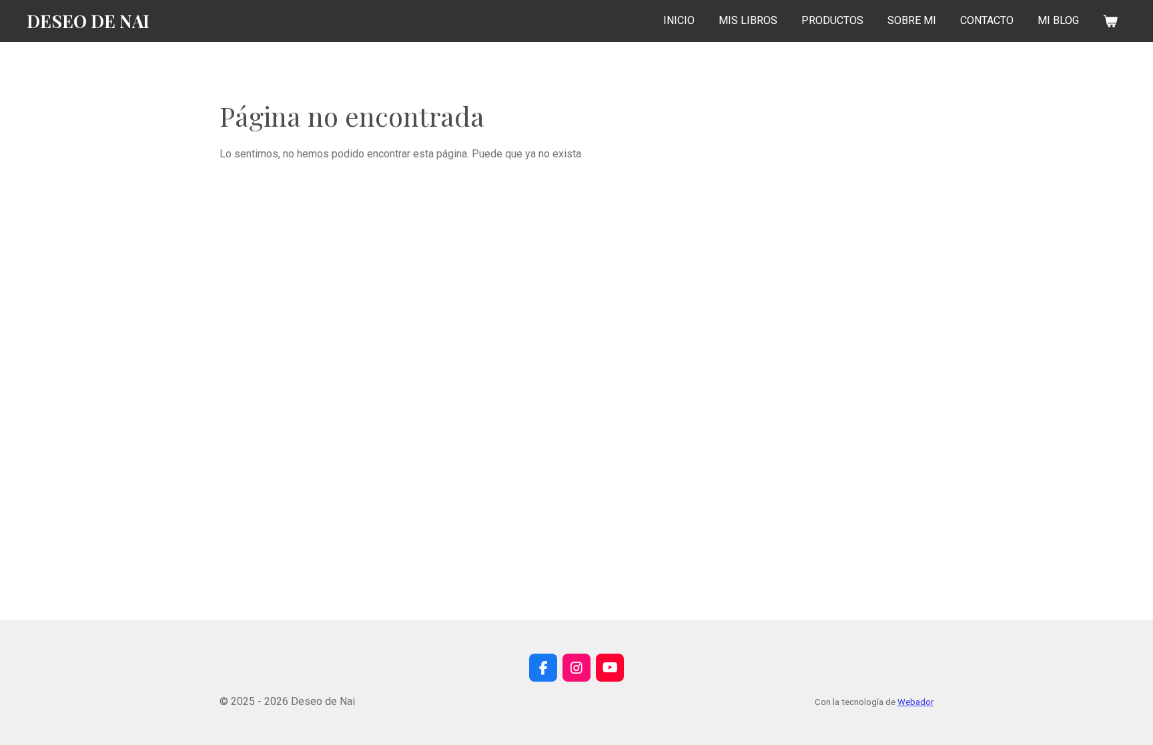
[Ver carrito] (1110, 21)
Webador (915, 702)
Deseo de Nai (88, 21)
